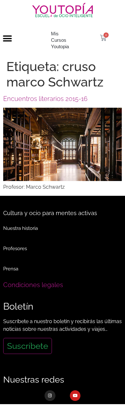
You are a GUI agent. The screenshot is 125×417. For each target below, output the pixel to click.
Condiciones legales (33, 285)
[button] (7, 39)
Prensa (10, 269)
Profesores (15, 248)
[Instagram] (50, 395)
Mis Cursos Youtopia (60, 40)
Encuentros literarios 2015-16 (45, 99)
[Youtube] (75, 395)
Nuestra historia (20, 228)
